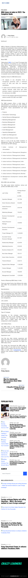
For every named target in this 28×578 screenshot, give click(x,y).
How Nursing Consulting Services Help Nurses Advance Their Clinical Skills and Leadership (18, 426)
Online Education (14, 406)
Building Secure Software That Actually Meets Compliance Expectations (18, 463)
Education (4, 10)
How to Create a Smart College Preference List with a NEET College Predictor (18, 409)
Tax (10, 451)
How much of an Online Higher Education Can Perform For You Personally (11, 525)
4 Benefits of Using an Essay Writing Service (15, 388)
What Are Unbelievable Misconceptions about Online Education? (13, 380)
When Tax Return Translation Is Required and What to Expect (18, 416)
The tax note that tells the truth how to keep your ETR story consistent (17, 455)
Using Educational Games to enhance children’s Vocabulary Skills (13, 547)
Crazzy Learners (11, 563)
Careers (11, 422)
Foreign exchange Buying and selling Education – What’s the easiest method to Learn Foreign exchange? (13, 501)
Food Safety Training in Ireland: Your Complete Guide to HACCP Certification (18, 435)
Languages (12, 414)
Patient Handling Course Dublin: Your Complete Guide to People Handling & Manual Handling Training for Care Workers (18, 445)
